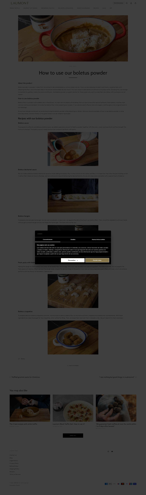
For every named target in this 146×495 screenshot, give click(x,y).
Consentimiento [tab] (47, 239)
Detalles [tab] (73, 239)
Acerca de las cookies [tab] (98, 239)
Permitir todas (97, 260)
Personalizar (72, 260)
